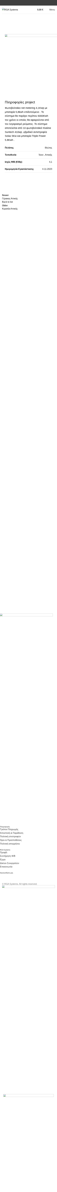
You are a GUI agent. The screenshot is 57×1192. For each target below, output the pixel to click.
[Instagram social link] (26, 3)
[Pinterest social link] (21, 180)
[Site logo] (10, 9)
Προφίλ (3, 852)
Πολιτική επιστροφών (10, 836)
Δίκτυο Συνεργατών (9, 863)
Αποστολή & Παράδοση (11, 833)
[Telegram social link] (35, 180)
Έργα (2, 859)
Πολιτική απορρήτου (10, 844)
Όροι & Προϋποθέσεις (11, 840)
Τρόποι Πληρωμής (9, 829)
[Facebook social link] (23, 3)
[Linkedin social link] (33, 3)
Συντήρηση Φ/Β (7, 856)
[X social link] (14, 180)
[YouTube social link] (30, 3)
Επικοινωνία (6, 867)
